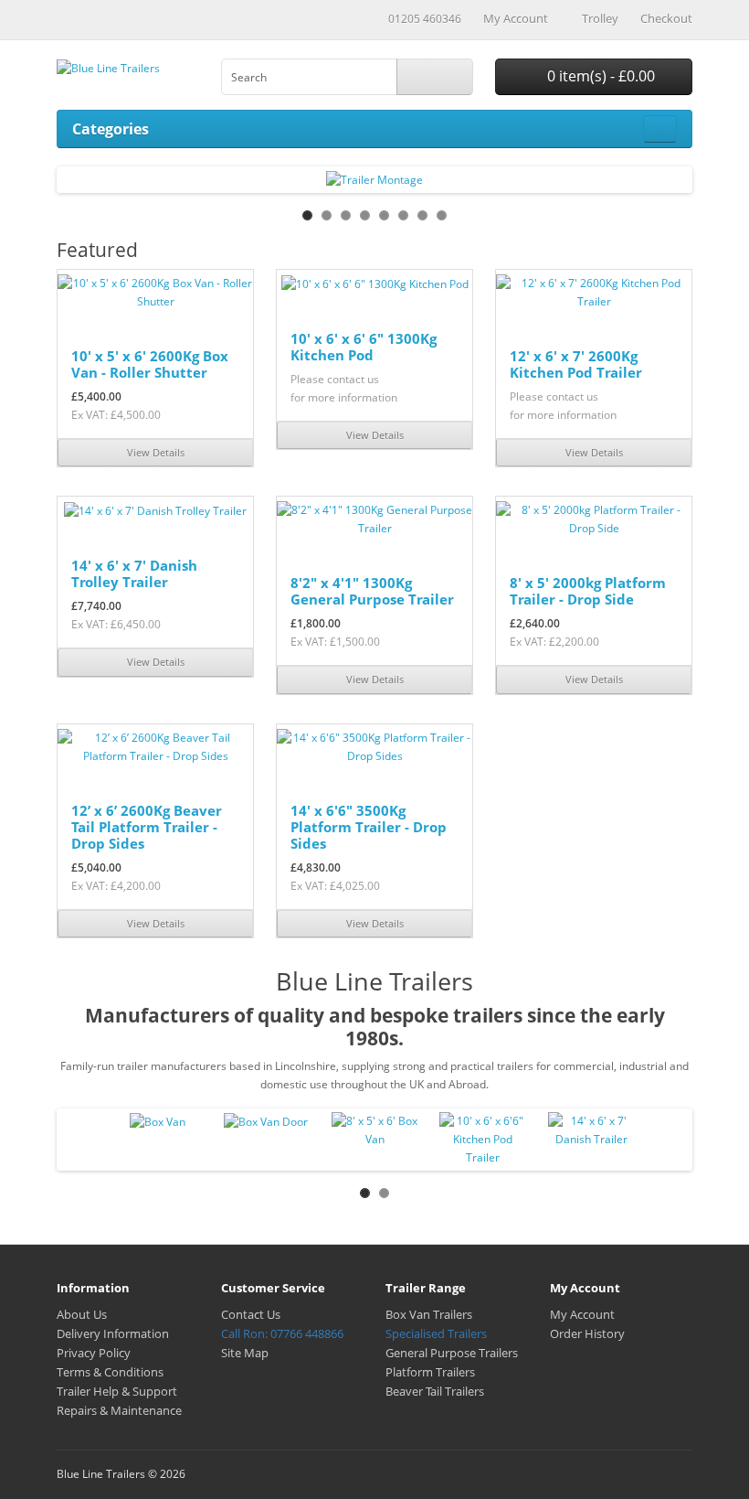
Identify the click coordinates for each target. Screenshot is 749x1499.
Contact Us (250, 1314)
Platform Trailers (430, 1372)
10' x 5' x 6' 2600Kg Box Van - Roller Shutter (149, 364)
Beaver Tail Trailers (434, 1391)
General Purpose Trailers (451, 1352)
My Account (582, 1314)
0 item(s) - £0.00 (599, 76)
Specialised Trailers (436, 1333)
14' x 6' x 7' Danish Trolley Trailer (134, 573)
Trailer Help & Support (117, 1391)
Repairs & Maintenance (119, 1410)
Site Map (245, 1352)
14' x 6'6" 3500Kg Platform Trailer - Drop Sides (368, 826)
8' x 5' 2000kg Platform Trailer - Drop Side (588, 590)
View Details (156, 452)
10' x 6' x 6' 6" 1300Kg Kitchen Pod (363, 346)
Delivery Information (113, 1333)
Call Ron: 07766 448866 (282, 1333)
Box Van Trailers (428, 1314)
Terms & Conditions (110, 1372)
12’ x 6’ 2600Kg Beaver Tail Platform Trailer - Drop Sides (146, 826)
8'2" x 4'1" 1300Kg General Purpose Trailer (372, 590)
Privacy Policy (94, 1352)
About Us (82, 1314)
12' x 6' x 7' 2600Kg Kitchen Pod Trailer (576, 364)
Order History (587, 1333)
